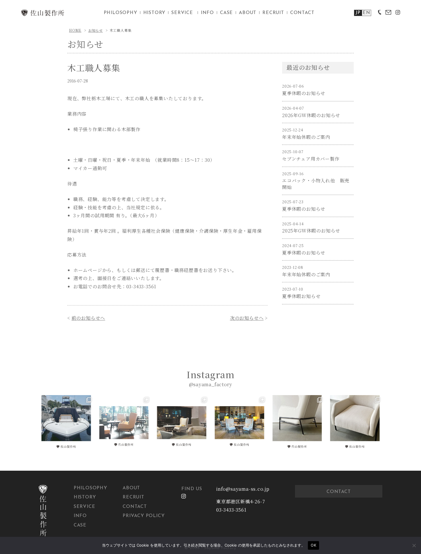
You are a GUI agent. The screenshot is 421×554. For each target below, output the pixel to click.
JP (358, 13)
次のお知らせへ (247, 318)
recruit (273, 13)
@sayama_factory (210, 384)
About (131, 488)
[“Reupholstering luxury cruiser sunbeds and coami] (66, 422)
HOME (75, 30)
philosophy (120, 13)
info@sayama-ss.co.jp (242, 489)
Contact (135, 506)
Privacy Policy (143, 516)
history (154, 13)
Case (80, 525)
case (226, 13)
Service (84, 506)
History (85, 497)
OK (313, 545)
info (207, 13)
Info (80, 516)
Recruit (133, 497)
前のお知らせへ (88, 318)
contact (302, 13)
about (247, 13)
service (182, 13)
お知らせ (95, 30)
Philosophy (90, 488)
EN (366, 13)
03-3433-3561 (231, 509)
